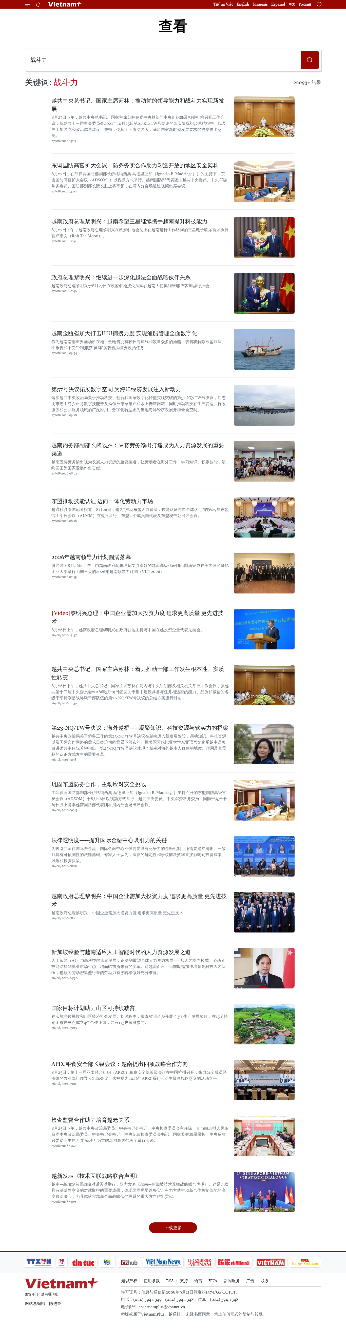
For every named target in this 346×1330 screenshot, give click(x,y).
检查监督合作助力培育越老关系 (90, 1120)
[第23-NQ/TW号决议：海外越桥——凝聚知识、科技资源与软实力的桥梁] (264, 744)
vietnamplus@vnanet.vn (163, 1306)
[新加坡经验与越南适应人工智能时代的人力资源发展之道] (264, 968)
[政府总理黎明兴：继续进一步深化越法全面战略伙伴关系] (264, 293)
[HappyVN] (305, 1262)
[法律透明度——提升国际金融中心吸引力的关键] (264, 856)
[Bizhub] (129, 1262)
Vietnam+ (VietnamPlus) (65, 4)
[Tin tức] (83, 1262)
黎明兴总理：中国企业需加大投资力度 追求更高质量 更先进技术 (137, 617)
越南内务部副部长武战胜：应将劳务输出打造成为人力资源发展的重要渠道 (137, 449)
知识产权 (129, 1280)
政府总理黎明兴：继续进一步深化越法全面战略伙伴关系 (121, 277)
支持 (184, 1280)
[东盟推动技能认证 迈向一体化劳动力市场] (264, 517)
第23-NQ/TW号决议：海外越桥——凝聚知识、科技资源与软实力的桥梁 (139, 728)
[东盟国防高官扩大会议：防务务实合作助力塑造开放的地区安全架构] (264, 181)
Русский (305, 4)
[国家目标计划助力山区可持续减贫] (264, 1024)
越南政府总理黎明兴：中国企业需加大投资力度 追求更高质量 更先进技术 (139, 900)
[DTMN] (233, 1262)
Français (260, 4)
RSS (170, 1280)
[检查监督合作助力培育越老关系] (264, 1136)
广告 (250, 1280)
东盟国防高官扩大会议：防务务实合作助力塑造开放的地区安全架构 (135, 165)
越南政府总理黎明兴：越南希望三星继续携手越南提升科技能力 (129, 221)
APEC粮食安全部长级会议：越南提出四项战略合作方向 (119, 1064)
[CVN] (199, 1262)
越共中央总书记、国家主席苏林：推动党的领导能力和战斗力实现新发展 (137, 104)
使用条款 (152, 1280)
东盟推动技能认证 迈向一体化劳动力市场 (102, 501)
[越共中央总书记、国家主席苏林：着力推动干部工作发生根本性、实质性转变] (264, 685)
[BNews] (107, 1262)
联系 (265, 1280)
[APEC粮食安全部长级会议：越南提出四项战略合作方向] (264, 1080)
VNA (213, 1280)
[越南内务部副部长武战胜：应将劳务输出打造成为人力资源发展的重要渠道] (264, 461)
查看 (173, 26)
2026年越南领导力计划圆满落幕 (91, 557)
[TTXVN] (39, 1262)
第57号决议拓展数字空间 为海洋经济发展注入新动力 (116, 389)
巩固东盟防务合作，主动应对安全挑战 (98, 784)
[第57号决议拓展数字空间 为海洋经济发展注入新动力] (264, 405)
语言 (198, 1280)
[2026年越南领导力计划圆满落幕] (264, 573)
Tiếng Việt (223, 4)
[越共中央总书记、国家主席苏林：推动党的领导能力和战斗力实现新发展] (264, 116)
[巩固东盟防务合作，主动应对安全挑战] (264, 800)
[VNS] (163, 1262)
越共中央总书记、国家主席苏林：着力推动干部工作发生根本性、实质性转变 (137, 673)
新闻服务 (232, 1280)
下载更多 (173, 1227)
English (243, 4)
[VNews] (62, 1262)
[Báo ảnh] (270, 1262)
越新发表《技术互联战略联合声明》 (96, 1176)
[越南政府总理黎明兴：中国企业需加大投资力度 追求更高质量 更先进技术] (264, 912)
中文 (292, 4)
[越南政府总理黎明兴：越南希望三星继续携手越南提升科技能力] (264, 237)
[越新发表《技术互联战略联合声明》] (264, 1192)
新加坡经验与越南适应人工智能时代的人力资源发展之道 (121, 952)
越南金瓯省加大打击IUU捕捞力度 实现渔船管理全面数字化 (124, 333)
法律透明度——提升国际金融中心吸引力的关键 (109, 840)
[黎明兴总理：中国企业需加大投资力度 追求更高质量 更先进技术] (264, 629)
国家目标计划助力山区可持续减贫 (93, 1008)
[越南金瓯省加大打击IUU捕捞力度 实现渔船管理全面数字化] (264, 349)
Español (278, 4)
